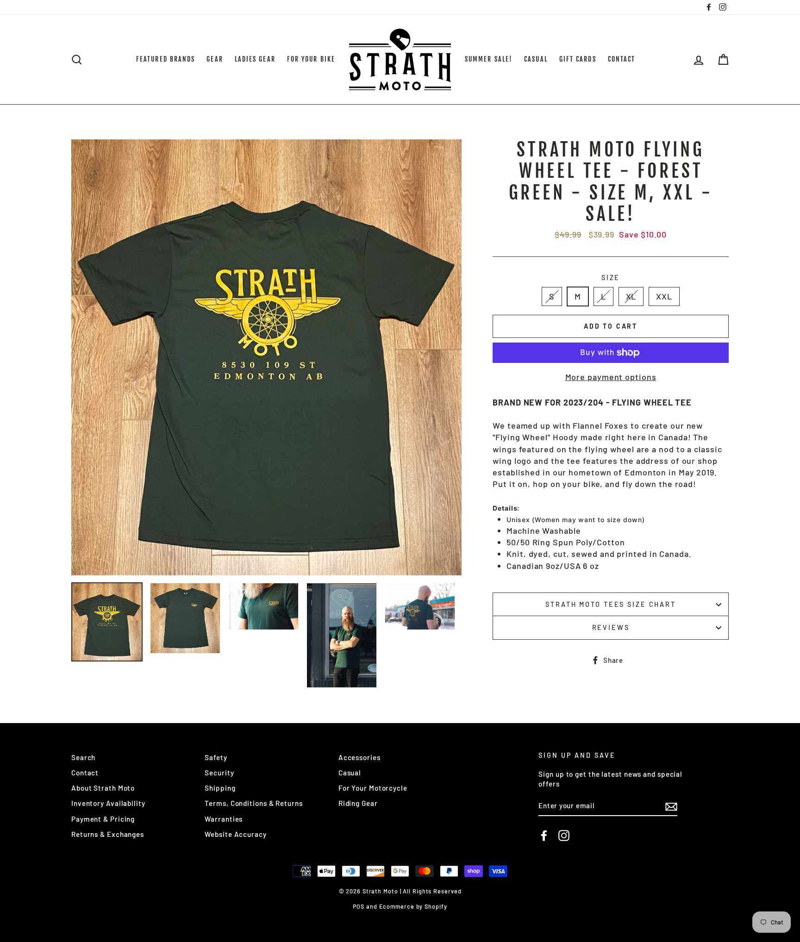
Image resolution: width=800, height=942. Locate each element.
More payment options (610, 377)
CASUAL (536, 59)
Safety (216, 757)
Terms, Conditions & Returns (253, 803)
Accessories (359, 757)
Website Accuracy (235, 834)
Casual (349, 772)
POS (358, 906)
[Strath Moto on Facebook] (544, 835)
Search (83, 757)
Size (610, 277)
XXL (664, 296)
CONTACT (622, 59)
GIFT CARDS (577, 59)
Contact (85, 772)
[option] (266, 357)
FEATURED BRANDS (165, 59)
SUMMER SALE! (488, 59)
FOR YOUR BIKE (311, 59)
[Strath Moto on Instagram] (563, 835)
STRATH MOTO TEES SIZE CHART (610, 604)
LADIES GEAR (255, 59)
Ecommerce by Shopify (413, 906)
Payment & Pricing (103, 819)
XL (631, 296)
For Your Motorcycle (372, 788)
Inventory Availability (108, 803)
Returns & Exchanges (107, 834)
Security (219, 772)
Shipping (220, 788)
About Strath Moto (103, 788)
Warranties (224, 819)
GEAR (214, 59)
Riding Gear (358, 803)
